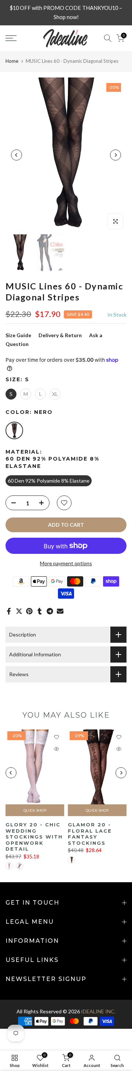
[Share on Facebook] (9, 611)
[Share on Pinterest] (29, 611)
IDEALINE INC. (98, 1011)
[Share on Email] (60, 611)
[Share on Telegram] (50, 611)
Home (12, 61)
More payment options (66, 563)
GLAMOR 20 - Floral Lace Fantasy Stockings (90, 834)
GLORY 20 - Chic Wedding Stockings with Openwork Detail (34, 837)
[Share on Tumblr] (39, 611)
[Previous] (16, 155)
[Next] (115, 155)
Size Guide (18, 335)
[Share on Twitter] (19, 611)
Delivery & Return (60, 335)
